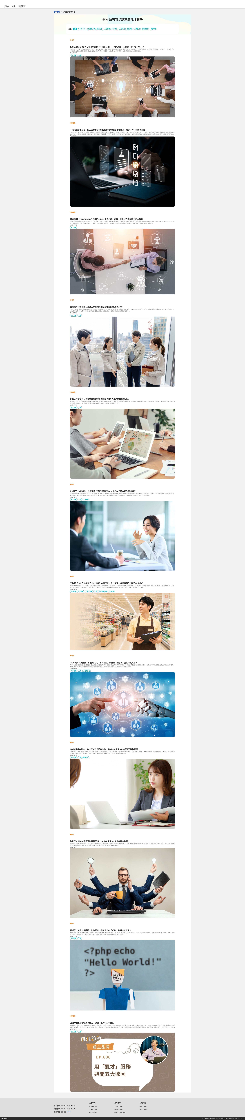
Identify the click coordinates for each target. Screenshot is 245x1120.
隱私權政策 (4, 1118)
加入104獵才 (143, 1109)
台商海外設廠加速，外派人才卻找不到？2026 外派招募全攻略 (96, 307)
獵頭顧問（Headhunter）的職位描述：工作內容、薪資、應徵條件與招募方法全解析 (106, 219)
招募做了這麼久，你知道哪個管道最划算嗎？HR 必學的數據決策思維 (99, 399)
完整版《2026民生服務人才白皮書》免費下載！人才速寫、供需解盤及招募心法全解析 (106, 583)
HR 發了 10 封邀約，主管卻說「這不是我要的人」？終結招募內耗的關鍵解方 (103, 491)
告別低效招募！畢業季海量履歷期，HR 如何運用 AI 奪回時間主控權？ (100, 841)
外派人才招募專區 (119, 1112)
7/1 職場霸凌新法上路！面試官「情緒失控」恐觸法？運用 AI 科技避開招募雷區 (104, 749)
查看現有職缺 (93, 1106)
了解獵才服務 (118, 1106)
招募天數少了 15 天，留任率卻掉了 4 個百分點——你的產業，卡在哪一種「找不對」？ (107, 47)
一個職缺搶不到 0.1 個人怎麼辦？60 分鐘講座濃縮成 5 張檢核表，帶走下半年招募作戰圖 (107, 130)
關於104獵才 (143, 1106)
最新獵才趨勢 (118, 1109)
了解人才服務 (93, 1109)
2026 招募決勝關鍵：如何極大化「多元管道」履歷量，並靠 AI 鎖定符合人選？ (103, 662)
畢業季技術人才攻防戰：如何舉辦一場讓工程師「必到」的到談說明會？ (100, 930)
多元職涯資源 (93, 1112)
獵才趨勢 (57, 12)
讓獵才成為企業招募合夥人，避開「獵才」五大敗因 (92, 1023)
